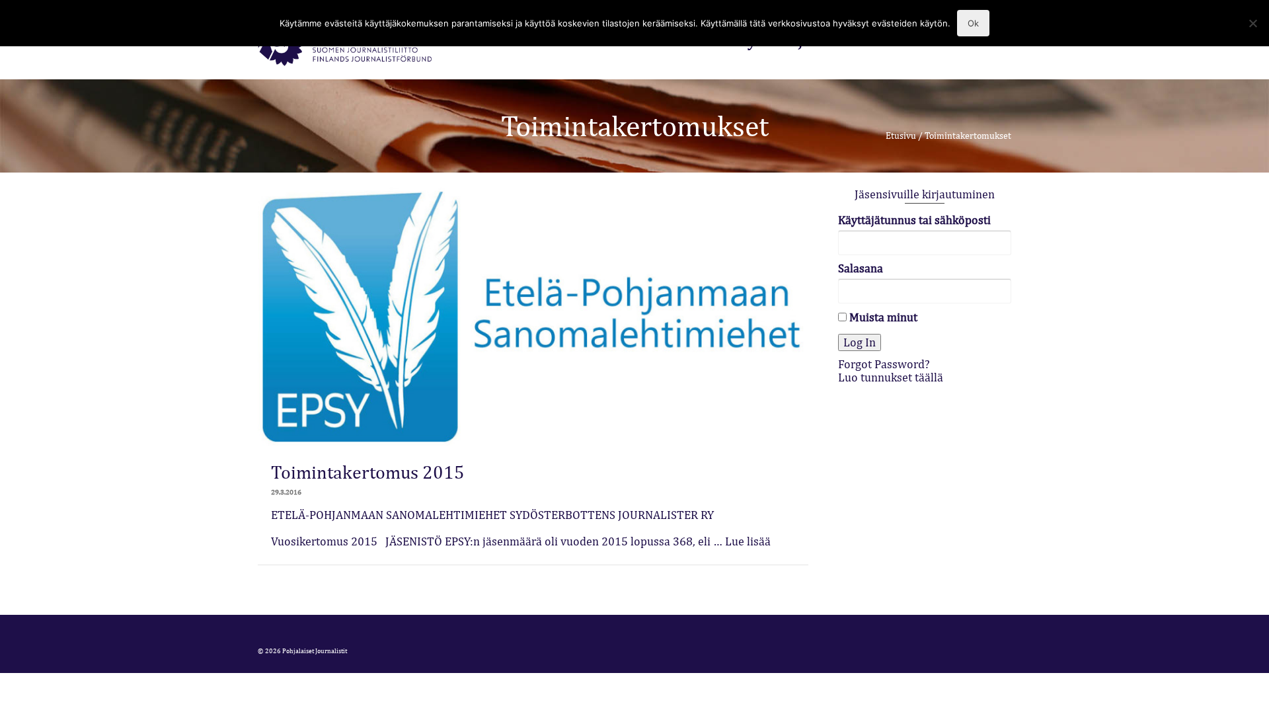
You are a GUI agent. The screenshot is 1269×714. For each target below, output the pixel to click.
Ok (973, 23)
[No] (1252, 23)
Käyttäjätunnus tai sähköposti (914, 220)
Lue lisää (748, 541)
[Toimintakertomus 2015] (533, 314)
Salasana (860, 268)
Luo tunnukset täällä (890, 377)
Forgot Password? (884, 364)
